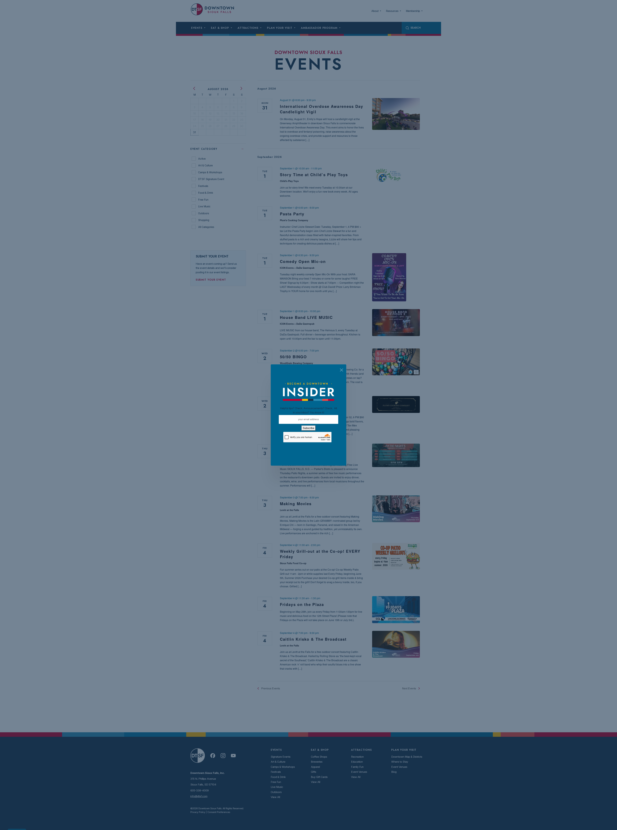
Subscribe (308, 428)
